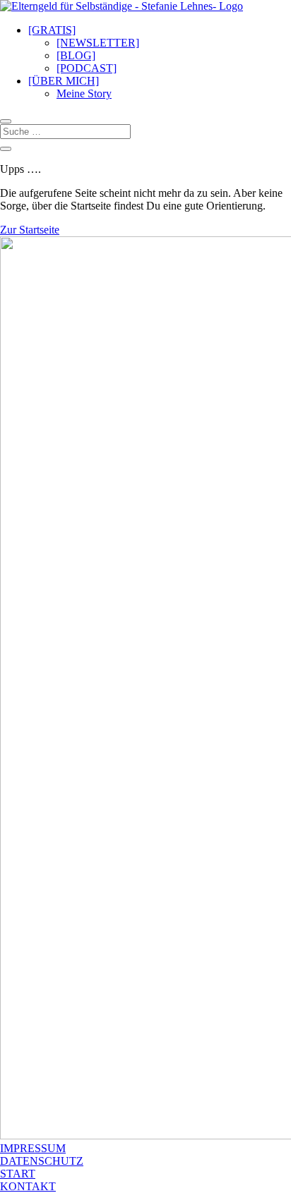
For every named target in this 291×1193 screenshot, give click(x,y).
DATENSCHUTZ (41, 1161)
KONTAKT (28, 1186)
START (17, 1174)
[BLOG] (76, 55)
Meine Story (84, 93)
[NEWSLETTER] (98, 43)
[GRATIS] (52, 30)
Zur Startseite (29, 230)
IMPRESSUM (33, 1148)
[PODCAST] (87, 68)
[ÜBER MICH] (63, 81)
